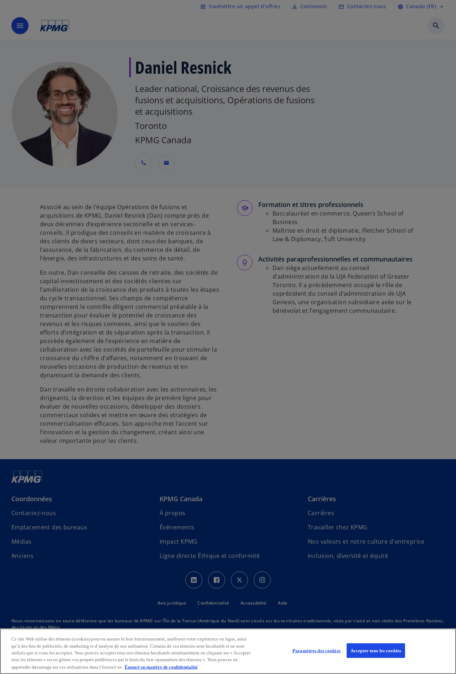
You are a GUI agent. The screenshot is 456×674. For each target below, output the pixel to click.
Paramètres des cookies (316, 650)
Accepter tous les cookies (376, 650)
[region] (228, 651)
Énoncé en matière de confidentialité (161, 666)
